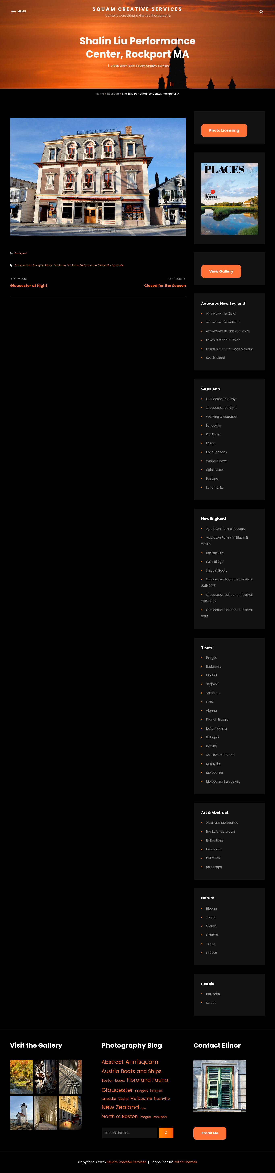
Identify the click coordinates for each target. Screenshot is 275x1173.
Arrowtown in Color (221, 313)
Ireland (211, 746)
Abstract (113, 1062)
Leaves (211, 952)
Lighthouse (214, 469)
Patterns (213, 858)
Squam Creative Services (138, 9)
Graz (210, 702)
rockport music (43, 265)
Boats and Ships (141, 1071)
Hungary (141, 1091)
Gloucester (117, 1090)
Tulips (210, 917)
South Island (215, 357)
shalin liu (60, 265)
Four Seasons (216, 452)
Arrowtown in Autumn (223, 322)
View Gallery (221, 271)
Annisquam (141, 1062)
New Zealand (120, 1107)
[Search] (166, 1133)
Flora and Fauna (147, 1079)
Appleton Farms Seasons (226, 528)
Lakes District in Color (223, 340)
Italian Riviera (216, 728)
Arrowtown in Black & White (228, 331)
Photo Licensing (224, 130)
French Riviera (217, 719)
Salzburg (213, 693)
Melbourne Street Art (223, 781)
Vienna (211, 710)
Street (211, 1002)
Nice (143, 1108)
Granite (212, 935)
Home (100, 94)
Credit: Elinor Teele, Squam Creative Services (140, 66)
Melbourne (214, 772)
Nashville (213, 763)
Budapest (213, 666)
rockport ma (23, 265)
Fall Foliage (214, 561)
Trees (210, 943)
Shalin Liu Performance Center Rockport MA (95, 265)
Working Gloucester (222, 416)
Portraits (213, 994)
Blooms (212, 908)
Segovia (212, 684)
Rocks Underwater (220, 831)
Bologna (212, 737)
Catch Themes (185, 1162)
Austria (110, 1071)
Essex (210, 443)
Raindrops (214, 867)
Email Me (210, 1133)
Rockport (113, 94)
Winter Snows (216, 461)
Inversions (214, 849)
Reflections (215, 840)
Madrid (211, 675)
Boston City (215, 552)
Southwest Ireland (220, 755)
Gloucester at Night (221, 407)
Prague (211, 657)
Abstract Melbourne (222, 822)
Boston (107, 1080)
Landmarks (214, 487)
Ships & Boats (216, 570)
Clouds (211, 926)
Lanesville (213, 425)
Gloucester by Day (221, 399)
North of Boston (120, 1116)
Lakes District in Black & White (229, 349)
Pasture (212, 478)
